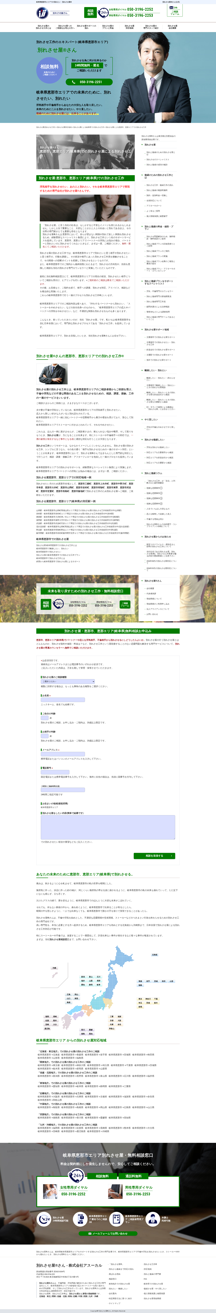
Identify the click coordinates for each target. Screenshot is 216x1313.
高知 (91, 1034)
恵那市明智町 (98, 487)
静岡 (91, 985)
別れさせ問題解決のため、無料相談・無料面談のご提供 (160, 237)
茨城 (148, 1003)
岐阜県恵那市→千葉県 (122, 1065)
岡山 (76, 994)
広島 (68, 994)
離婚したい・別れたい (156, 370)
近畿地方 (44, 1093)
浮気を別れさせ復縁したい (157, 447)
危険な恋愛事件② (154, 493)
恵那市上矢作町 (101, 483)
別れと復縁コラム (153, 473)
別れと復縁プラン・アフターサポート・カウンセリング (160, 270)
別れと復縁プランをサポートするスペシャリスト (159, 282)
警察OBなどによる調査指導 (158, 312)
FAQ (145, 1279)
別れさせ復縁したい (154, 439)
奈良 (119, 1024)
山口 (68, 998)
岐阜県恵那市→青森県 (72, 1054)
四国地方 (44, 1114)
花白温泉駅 (41, 526)
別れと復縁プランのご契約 (157, 251)
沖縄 (54, 968)
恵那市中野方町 (119, 483)
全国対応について (154, 200)
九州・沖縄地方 (47, 1124)
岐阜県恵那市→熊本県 (120, 1128)
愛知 (83, 985)
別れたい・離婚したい (118, 1289)
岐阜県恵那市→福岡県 (49, 1128)
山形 (171, 981)
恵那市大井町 (51, 487)
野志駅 (39, 530)
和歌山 (111, 1029)
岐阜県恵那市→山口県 (143, 1107)
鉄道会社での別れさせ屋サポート (160, 350)
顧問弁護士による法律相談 (157, 307)
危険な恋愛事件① (154, 488)
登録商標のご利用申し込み (157, 604)
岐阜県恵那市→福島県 (72, 1058)
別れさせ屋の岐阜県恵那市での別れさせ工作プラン (58, 555)
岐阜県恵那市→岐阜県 (72, 1086)
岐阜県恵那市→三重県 (120, 1086)
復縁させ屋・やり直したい (155, 1289)
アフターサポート (154, 206)
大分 (55, 1024)
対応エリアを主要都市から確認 (159, 452)
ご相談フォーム (125, 604)
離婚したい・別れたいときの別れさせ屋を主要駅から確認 (160, 401)
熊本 (55, 1020)
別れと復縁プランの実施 (157, 256)
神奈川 (148, 999)
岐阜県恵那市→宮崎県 (49, 1131)
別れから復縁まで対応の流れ (121, 1269)
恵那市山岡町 (67, 487)
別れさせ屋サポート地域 (157, 329)
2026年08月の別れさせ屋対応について (161, 562)
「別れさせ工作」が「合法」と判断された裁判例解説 (160, 482)
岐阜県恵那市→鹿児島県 (73, 1131)
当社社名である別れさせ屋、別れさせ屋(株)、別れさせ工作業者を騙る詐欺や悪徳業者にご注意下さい (161, 554)
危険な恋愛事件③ (154, 498)
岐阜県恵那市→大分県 (143, 1128)
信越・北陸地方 (47, 1072)
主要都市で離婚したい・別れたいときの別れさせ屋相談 (160, 386)
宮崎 (47, 1024)
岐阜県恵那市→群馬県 (72, 1068)
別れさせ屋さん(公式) (171, 2)
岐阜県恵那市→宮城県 (120, 1054)
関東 (54, 1296)
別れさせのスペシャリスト (157, 159)
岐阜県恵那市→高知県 (120, 1117)
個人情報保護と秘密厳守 (157, 216)
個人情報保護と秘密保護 (154, 1293)
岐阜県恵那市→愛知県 (49, 1086)
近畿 (75, 1296)
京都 (111, 1020)
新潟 (83, 977)
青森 (140, 981)
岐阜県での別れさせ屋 (153, 1284)
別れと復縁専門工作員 (156, 301)
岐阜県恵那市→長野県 (72, 1076)
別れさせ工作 (43, 445)
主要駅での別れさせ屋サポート (159, 355)
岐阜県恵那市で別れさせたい (48, 552)
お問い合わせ (152, 614)
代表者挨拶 (151, 593)
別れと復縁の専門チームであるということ (160, 318)
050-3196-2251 (91, 82)
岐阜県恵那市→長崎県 (96, 1128)
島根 (68, 1002)
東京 (140, 999)
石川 (98, 977)
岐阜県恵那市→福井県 (143, 1076)
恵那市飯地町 (78, 491)
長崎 (55, 1017)
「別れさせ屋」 (116, 1264)
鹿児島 (47, 1029)
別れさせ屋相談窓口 (59, 939)
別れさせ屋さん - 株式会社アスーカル (69, 1265)
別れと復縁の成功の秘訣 (157, 165)
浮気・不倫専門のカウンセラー (159, 291)
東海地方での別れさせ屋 (119, 1284)
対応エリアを (152, 457)
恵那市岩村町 (82, 487)
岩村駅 (39, 514)
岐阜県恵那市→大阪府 (49, 1096)
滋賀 (119, 1017)
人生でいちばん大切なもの (157, 509)
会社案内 (113, 1293)
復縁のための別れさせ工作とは (159, 176)
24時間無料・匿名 (87, 65)
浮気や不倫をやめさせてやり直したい (160, 428)
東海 (70, 1296)
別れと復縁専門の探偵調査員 (158, 296)
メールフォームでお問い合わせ (110, 1233)
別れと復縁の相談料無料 (157, 190)
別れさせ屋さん (153, 581)
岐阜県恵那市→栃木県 (49, 1068)
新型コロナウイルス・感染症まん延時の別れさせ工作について (160, 545)
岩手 (148, 981)
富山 (91, 977)
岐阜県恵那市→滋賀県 (120, 1096)
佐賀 (47, 1020)
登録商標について (154, 599)
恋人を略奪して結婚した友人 (158, 514)
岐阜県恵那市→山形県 (49, 1058)
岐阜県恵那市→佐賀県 (72, 1128)
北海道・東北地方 (49, 1051)
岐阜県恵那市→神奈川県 (73, 1065)
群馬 (140, 1007)
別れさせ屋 (50, 225)
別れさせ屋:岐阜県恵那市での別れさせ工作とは (56, 545)
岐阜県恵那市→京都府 (96, 1096)
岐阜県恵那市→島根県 (72, 1107)
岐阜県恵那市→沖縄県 (98, 1131)
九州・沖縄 (93, 1296)
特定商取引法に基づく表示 (120, 1298)
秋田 (163, 981)
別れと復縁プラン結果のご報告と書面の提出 (160, 262)
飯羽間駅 (40, 533)
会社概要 (150, 588)
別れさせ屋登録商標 (152, 1298)
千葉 (156, 999)
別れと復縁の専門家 (152, 1274)
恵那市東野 (112, 487)
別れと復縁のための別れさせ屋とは (160, 153)
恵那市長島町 (62, 491)
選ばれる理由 (114, 1274)
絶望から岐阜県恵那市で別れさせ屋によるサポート (58, 561)
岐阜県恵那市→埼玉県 (98, 1065)
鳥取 (76, 998)
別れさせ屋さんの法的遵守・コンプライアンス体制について (161, 525)
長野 (98, 981)
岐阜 (98, 985)
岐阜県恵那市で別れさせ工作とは (50, 558)
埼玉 (140, 1003)
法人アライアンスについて (157, 609)
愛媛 (91, 1030)
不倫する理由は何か (155, 519)
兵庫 (111, 1024)
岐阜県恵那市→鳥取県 (49, 1107)
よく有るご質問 (153, 211)
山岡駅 (39, 510)
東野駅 (39, 520)
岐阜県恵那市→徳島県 (49, 1117)
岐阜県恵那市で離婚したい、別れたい (52, 548)
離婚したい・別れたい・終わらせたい (160, 379)
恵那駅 (39, 517)
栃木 (156, 1003)
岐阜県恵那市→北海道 (49, 1054)
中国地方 (44, 1104)
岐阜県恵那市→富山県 (96, 1076)
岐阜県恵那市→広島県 (120, 1107)
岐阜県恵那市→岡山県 (96, 1107)
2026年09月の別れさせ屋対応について (161, 569)
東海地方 (44, 1083)
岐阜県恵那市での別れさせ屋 (52, 539)
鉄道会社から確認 (165, 457)
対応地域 (147, 1269)
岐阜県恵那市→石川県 (120, 1076)
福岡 (47, 1017)
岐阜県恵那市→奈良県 (143, 1096)
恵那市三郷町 (84, 483)
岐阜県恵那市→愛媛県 (96, 1117)
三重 (111, 1017)
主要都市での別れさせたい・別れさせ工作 (160, 343)
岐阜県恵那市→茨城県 (145, 1065)
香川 (83, 1030)
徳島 (83, 1034)
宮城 (156, 981)
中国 (80, 1296)
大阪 (119, 1020)
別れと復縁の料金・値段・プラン (159, 227)
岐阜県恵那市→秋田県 (143, 1054)
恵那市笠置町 (47, 491)
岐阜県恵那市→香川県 (72, 1117)
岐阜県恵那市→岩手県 (96, 1054)
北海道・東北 (45, 1296)
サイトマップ (114, 1303)
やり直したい (151, 419)
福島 (140, 985)
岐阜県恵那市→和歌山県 (50, 1100)
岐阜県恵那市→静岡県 (96, 1086)
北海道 (154, 955)
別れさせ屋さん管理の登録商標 (82, 1294)
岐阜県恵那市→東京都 (49, 1065)
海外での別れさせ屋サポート (158, 360)
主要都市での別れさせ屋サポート (160, 337)
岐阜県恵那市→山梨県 (96, 1068)
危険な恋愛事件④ (154, 504)
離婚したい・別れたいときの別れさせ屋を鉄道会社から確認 (160, 393)
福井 (83, 981)
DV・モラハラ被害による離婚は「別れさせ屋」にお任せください (160, 408)
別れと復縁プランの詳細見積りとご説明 (160, 245)
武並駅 (39, 523)
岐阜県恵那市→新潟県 (49, 1076)
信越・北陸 (62, 1296)
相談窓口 (113, 1279)
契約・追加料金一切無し (157, 195)
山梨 (91, 981)
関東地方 (44, 1062)
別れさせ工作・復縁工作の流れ (159, 185)
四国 (85, 1296)
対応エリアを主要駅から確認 (158, 463)
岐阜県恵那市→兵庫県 (72, 1096)
